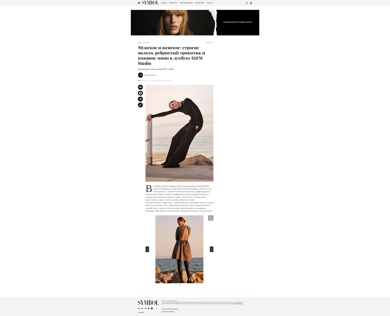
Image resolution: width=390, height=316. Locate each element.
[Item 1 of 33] (179, 249)
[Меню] (139, 3)
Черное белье (155, 80)
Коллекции (146, 42)
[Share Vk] (140, 87)
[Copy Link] (140, 105)
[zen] (148, 308)
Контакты (141, 312)
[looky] (152, 308)
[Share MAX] (140, 93)
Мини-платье (164, 80)
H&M (170, 80)
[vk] (142, 308)
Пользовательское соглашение (170, 308)
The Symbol (150, 3)
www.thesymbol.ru (238, 303)
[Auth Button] (251, 3)
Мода (139, 42)
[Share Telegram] (140, 99)
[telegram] (145, 308)
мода (143, 80)
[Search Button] (247, 3)
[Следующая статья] (195, 292)
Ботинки (147, 80)
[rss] (139, 308)
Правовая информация (168, 311)
